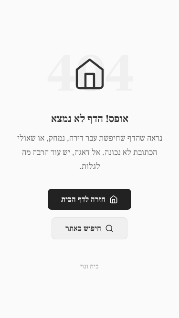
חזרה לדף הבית (83, 199)
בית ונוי (89, 266)
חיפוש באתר (83, 228)
